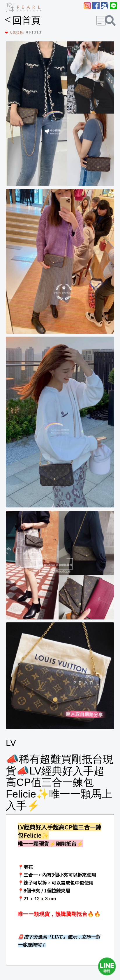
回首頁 (22, 20)
